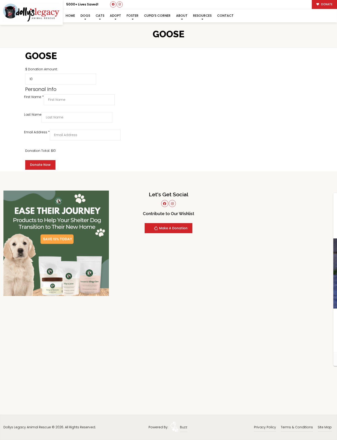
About (182, 15)
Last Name (32, 114)
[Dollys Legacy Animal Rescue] (31, 12)
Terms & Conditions (297, 427)
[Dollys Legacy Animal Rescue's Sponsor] (56, 243)
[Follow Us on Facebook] (113, 4)
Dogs (85, 15)
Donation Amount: (43, 69)
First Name (34, 97)
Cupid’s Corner (157, 15)
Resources (202, 15)
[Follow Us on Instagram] (120, 4)
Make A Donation (173, 228)
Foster (132, 15)
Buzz (183, 427)
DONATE (326, 4)
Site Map (325, 427)
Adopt (115, 15)
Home (70, 15)
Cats (100, 15)
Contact (225, 15)
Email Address (37, 132)
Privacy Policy (265, 427)
